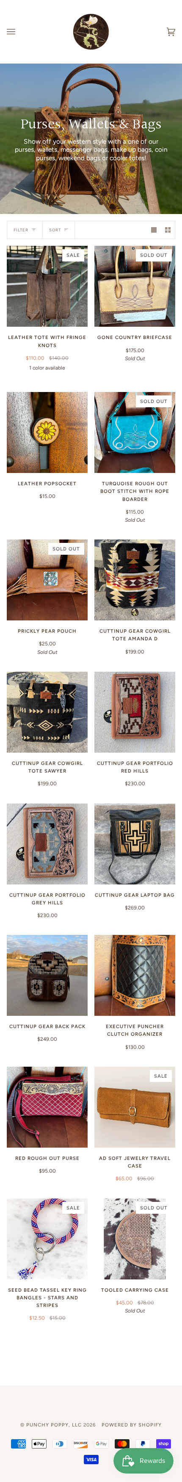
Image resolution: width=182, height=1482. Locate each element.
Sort (55, 230)
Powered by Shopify (132, 1425)
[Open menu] (19, 32)
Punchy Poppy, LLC (54, 1425)
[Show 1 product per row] (154, 230)
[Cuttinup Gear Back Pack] (47, 975)
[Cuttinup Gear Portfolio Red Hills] (134, 712)
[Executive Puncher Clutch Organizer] (134, 975)
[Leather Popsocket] (47, 432)
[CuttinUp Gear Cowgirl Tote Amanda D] (134, 579)
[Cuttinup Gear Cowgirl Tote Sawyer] (47, 712)
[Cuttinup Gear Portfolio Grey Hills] (47, 844)
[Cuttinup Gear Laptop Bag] (134, 844)
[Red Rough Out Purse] (47, 1107)
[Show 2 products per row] (168, 230)
